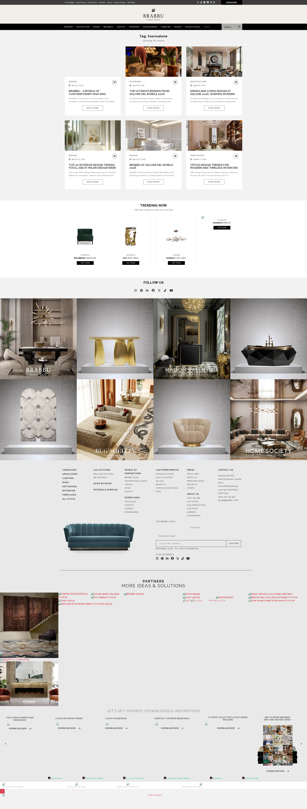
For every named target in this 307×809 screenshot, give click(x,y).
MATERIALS (108, 27)
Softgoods (69, 476)
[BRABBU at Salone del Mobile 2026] (153, 137)
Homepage (69, 2)
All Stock (68, 488)
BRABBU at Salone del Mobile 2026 (151, 166)
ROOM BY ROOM (192, 27)
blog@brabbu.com (228, 489)
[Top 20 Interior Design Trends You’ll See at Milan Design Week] (93, 135)
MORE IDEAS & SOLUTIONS (153, 575)
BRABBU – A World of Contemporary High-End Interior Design (87, 93)
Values (160, 470)
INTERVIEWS (134, 27)
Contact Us (225, 459)
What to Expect (164, 467)
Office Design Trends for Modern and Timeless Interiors (214, 166)
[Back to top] (299, 801)
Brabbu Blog (132, 467)
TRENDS (206, 27)
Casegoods (69, 459)
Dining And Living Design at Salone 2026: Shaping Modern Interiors (212, 93)
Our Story (193, 491)
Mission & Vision (165, 463)
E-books (129, 498)
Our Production (196, 494)
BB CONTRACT (100, 467)
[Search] (238, 27)
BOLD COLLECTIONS (104, 463)
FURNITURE (165, 27)
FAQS (158, 481)
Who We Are (194, 487)
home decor (197, 156)
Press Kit (192, 467)
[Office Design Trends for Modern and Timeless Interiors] (214, 135)
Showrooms (194, 505)
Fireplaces (69, 484)
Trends (129, 474)
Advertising (81, 2)
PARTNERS (153, 570)
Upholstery (70, 463)
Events (129, 481)
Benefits (161, 474)
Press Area (193, 463)
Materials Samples (106, 479)
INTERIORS (68, 27)
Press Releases (195, 470)
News (128, 477)
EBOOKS (177, 27)
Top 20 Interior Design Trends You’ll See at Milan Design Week (92, 166)
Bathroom (68, 480)
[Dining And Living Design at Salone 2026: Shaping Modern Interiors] (214, 61)
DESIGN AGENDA (150, 27)
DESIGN (96, 27)
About (109, 2)
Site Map (131, 2)
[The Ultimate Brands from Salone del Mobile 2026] (153, 61)
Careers (191, 501)
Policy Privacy (120, 2)
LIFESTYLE (121, 27)
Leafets (129, 494)
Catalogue (130, 491)
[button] (241, 232)
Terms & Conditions (167, 477)
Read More (93, 108)
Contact (102, 2)
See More (85, 252)
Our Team (192, 498)
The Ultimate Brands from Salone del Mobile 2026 (149, 92)
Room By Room (103, 473)
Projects (192, 474)
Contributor (92, 2)
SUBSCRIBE (233, 533)
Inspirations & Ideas (136, 470)
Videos (190, 477)
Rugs (65, 471)
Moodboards (132, 501)
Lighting (68, 467)
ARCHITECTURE (83, 27)
